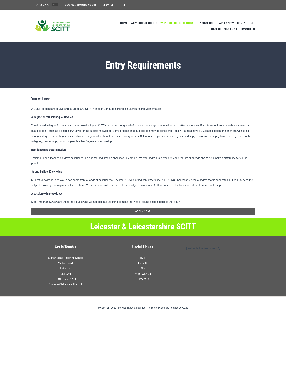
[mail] (148, 313)
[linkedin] (254, 4)
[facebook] (238, 4)
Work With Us (143, 273)
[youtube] (248, 4)
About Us (143, 263)
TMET (143, 257)
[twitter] (243, 4)
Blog (143, 268)
